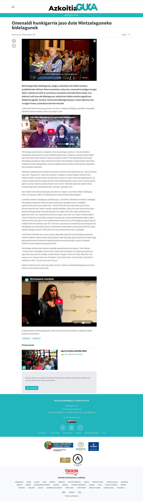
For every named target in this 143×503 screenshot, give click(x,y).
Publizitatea (67, 433)
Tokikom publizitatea (71, 496)
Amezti (52, 482)
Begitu (19, 485)
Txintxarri (81, 488)
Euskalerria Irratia (42, 485)
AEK (65, 354)
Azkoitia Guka (112, 482)
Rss (103, 433)
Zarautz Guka (94, 488)
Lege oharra (54, 433)
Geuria (56, 485)
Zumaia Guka (109, 488)
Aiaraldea (19, 482)
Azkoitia (71, 15)
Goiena (65, 485)
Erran (28, 485)
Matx (64, 492)
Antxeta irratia (74, 482)
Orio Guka (69, 488)
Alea (44, 482)
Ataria (86, 482)
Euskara (26, 338)
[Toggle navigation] (13, 7)
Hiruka (123, 485)
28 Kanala (121, 488)
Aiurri (36, 482)
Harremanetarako (92, 433)
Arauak (78, 433)
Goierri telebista (78, 485)
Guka (100, 485)
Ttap (79, 492)
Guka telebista (111, 485)
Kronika (21, 488)
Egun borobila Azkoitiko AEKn (74, 351)
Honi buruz (42, 433)
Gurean (71, 492)
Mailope (31, 488)
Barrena (124, 482)
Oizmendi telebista (54, 488)
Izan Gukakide (31, 388)
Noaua (40, 488)
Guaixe (91, 485)
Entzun (124, 34)
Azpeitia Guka (97, 482)
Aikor (29, 482)
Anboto (62, 482)
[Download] (14, 46)
